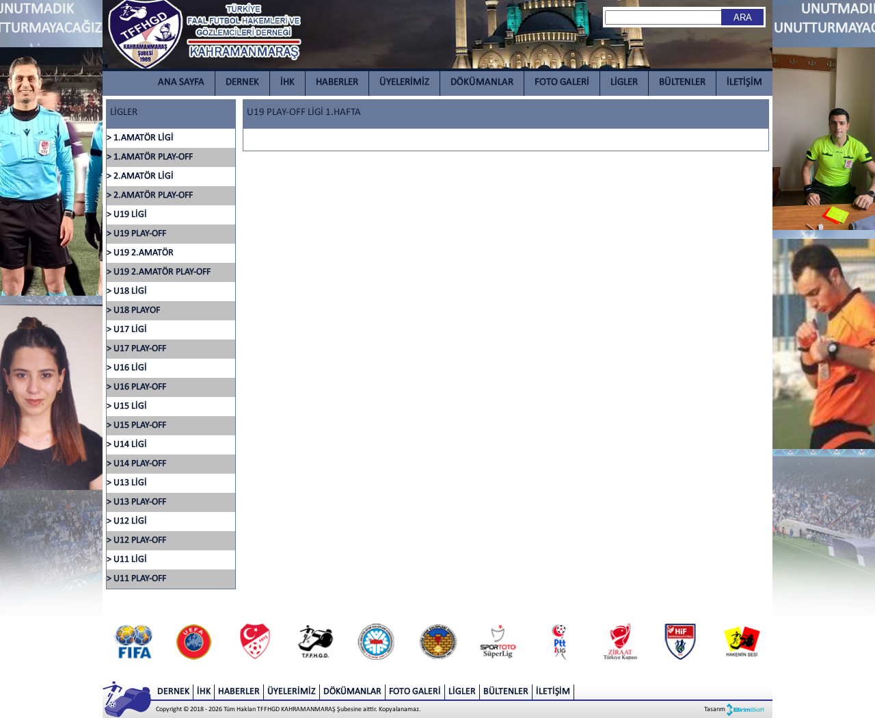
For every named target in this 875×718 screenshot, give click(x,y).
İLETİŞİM (744, 82)
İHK (287, 82)
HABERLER (337, 82)
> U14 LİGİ (127, 444)
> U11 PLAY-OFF (136, 579)
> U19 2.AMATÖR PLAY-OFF (159, 272)
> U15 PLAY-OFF (136, 425)
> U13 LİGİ (127, 483)
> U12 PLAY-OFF (136, 540)
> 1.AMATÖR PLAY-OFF (150, 157)
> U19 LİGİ (127, 214)
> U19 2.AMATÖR (140, 253)
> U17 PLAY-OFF (136, 349)
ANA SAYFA (181, 82)
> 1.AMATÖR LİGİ (140, 138)
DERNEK (242, 82)
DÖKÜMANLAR (481, 82)
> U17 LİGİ (127, 329)
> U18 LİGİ (127, 291)
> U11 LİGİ (127, 559)
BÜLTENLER (682, 82)
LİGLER (624, 82)
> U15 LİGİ (127, 406)
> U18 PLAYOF (133, 310)
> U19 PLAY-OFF (136, 234)
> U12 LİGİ (127, 521)
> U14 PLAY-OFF (136, 464)
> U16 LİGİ (127, 368)
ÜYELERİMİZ (404, 82)
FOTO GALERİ (562, 82)
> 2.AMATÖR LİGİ (140, 176)
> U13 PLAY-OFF (136, 502)
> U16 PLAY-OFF (136, 387)
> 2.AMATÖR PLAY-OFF (150, 195)
